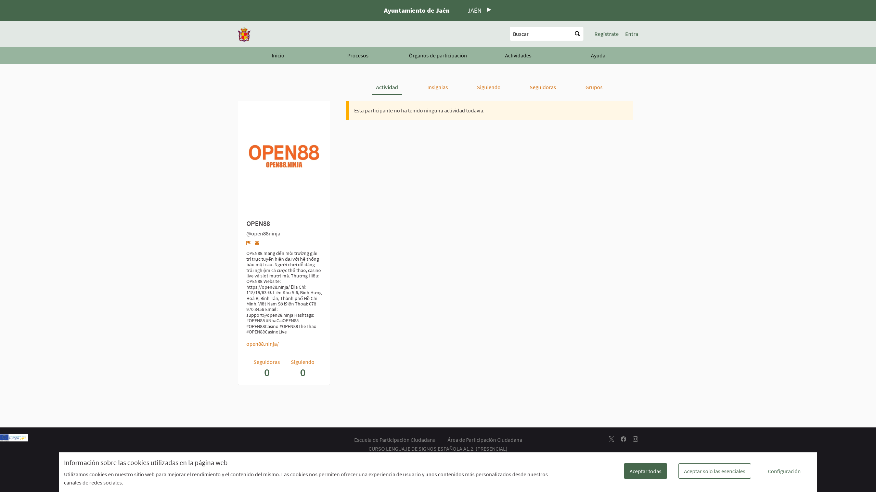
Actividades (518, 55)
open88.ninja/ (262, 343)
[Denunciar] (248, 242)
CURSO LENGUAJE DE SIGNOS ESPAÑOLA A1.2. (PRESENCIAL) (438, 448)
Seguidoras (543, 87)
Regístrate (606, 33)
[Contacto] (257, 242)
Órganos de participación (438, 55)
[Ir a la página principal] (244, 34)
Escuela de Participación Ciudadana (395, 439)
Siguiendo (489, 87)
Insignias (437, 87)
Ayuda (598, 55)
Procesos (358, 55)
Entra (631, 33)
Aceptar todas (645, 471)
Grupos (594, 87)
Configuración (784, 471)
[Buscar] (577, 34)
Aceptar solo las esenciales (714, 471)
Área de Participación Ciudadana (485, 439)
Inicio (278, 55)
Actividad (387, 87)
